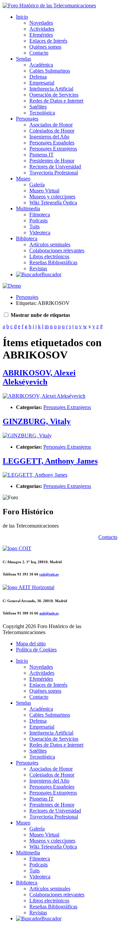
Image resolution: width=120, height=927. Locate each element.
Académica (41, 65)
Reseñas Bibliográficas (53, 262)
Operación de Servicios (53, 95)
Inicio (22, 17)
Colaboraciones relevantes (56, 250)
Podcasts (38, 220)
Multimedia (28, 208)
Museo (23, 178)
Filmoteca (39, 214)
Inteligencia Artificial (51, 89)
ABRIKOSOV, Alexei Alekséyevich (39, 377)
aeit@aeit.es (49, 613)
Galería (37, 184)
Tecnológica (42, 113)
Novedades (41, 23)
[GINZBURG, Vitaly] (27, 435)
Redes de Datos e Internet (56, 101)
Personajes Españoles (51, 142)
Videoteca (39, 232)
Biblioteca (26, 238)
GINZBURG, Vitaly (37, 421)
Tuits (34, 226)
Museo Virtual (44, 190)
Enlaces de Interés (48, 41)
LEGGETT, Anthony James (50, 461)
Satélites (38, 107)
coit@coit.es (49, 574)
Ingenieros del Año (49, 136)
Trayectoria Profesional (53, 172)
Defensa (38, 77)
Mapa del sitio (31, 643)
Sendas (23, 59)
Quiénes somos (45, 47)
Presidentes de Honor (51, 160)
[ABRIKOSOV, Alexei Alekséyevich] (44, 396)
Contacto (38, 53)
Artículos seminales (49, 244)
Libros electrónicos (49, 256)
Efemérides (41, 35)
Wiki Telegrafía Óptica (53, 202)
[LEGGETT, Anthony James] (35, 475)
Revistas (38, 268)
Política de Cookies (36, 649)
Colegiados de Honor (51, 130)
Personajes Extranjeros (53, 148)
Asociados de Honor (51, 124)
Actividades (41, 29)
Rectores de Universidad (55, 166)
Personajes (27, 118)
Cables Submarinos (49, 71)
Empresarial (41, 83)
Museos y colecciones (52, 196)
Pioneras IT (41, 154)
